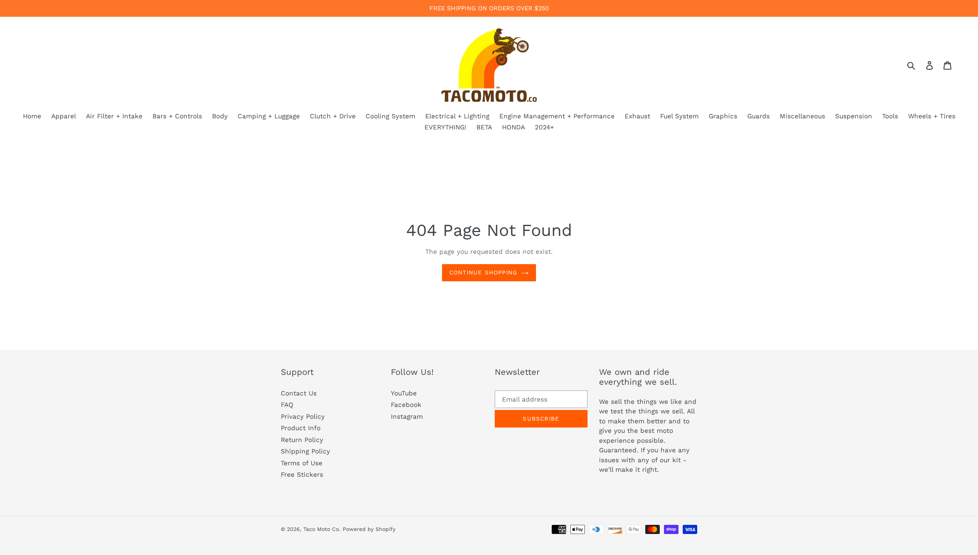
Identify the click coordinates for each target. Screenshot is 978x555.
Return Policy (302, 440)
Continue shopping (483, 272)
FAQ (287, 404)
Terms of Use (301, 463)
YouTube (404, 393)
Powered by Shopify (369, 529)
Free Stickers (302, 474)
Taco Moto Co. (321, 529)
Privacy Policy (303, 416)
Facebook (406, 404)
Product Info (301, 428)
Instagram (407, 416)
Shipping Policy (305, 451)
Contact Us (299, 393)
